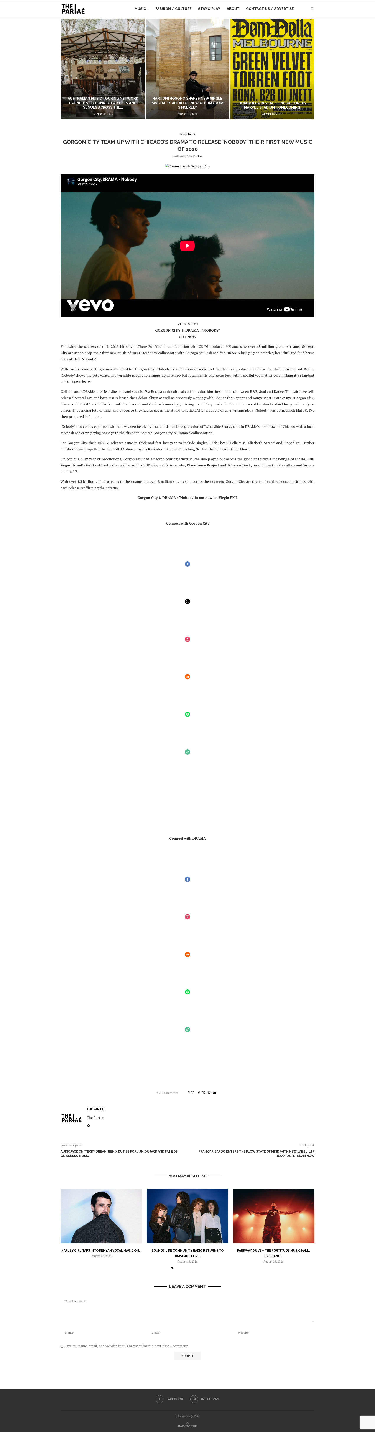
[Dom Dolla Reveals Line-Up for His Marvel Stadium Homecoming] (187, 69)
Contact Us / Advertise (270, 9)
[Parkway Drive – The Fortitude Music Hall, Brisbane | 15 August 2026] (273, 1216)
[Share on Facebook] (199, 1092)
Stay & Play (209, 9)
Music (140, 9)
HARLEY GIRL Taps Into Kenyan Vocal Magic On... (101, 1250)
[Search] (312, 9)
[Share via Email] (215, 1092)
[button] (68, 69)
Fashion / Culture (173, 9)
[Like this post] (192, 1092)
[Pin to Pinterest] (209, 1092)
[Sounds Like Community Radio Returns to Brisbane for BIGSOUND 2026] (188, 1216)
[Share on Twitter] (203, 1092)
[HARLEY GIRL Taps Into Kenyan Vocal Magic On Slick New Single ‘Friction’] (101, 1216)
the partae (194, 156)
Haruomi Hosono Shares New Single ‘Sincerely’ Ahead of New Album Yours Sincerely (103, 103)
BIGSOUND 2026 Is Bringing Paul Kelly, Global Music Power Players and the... (272, 103)
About (233, 9)
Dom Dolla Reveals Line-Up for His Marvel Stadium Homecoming (187, 105)
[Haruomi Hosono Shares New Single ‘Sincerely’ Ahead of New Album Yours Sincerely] (103, 69)
